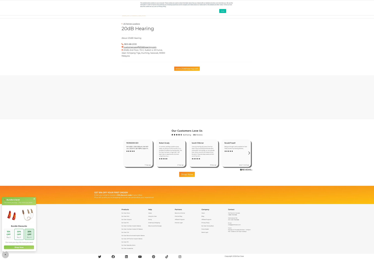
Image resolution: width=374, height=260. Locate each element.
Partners (178, 209)
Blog (203, 216)
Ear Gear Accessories (127, 248)
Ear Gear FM (125, 222)
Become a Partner (180, 213)
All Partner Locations (131, 24)
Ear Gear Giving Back (208, 226)
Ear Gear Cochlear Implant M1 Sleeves (132, 229)
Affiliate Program (180, 219)
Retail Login (205, 232)
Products (125, 209)
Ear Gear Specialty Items (128, 245)
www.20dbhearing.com (187, 68)
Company (205, 209)
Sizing (150, 219)
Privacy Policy (205, 222)
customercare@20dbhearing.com (140, 47)
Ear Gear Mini (125, 216)
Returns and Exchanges (154, 226)
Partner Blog (178, 216)
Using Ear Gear (152, 216)
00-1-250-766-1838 (233, 219)
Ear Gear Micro (126, 213)
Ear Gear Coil (125, 232)
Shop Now (187, 174)
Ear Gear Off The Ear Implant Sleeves (132, 238)
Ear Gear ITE (125, 242)
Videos (150, 213)
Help (150, 209)
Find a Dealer (205, 229)
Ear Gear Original (126, 219)
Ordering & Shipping (154, 222)
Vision (203, 213)
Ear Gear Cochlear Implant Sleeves (131, 226)
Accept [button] (222, 11)
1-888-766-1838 (232, 214)
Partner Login (179, 222)
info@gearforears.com (234, 224)
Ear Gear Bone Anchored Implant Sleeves (133, 235)
